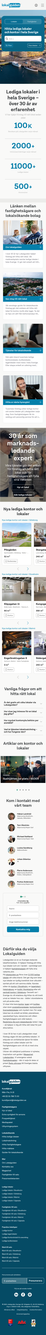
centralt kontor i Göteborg (14, 992)
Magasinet (6, 1170)
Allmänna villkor (9, 1310)
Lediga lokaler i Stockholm (12, 1190)
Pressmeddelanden (10, 1178)
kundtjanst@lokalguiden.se (14, 1100)
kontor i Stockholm (19, 986)
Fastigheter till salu (10, 1174)
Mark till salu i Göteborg (11, 1254)
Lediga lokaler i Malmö (11, 1197)
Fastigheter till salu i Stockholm (14, 1210)
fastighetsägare (19, 968)
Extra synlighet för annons (13, 1114)
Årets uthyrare (15, 1063)
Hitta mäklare (8, 1148)
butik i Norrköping (25, 989)
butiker (36, 1004)
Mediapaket (7, 1122)
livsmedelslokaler (10, 1010)
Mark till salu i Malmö (10, 1257)
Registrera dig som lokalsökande (17, 1022)
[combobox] (24, 38)
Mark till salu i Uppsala (11, 1261)
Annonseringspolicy (23, 1314)
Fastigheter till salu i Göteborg (13, 1214)
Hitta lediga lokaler (10, 1136)
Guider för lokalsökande (12, 1152)
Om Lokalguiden (9, 1162)
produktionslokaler (20, 1007)
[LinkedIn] (16, 1295)
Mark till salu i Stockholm (11, 1250)
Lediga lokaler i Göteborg (11, 1194)
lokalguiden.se (12, 974)
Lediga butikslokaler (10, 1241)
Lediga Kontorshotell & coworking (15, 1237)
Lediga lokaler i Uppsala (11, 1200)
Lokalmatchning (9, 1140)
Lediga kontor (7, 1230)
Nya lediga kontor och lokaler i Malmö (18, 628)
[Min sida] (36, 5)
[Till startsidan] (11, 5)
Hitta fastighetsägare (11, 1144)
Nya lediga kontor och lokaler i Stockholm (20, 574)
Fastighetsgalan (10, 1060)
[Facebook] (23, 1295)
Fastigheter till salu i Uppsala (13, 1221)
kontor (21, 1004)
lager (27, 1004)
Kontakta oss (7, 1166)
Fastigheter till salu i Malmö (12, 1217)
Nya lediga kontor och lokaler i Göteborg (20, 520)
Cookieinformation (36, 1310)
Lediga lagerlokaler (9, 1234)
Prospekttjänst (8, 1118)
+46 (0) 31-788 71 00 (10, 1096)
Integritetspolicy (22, 1310)
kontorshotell (35, 1007)
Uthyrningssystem (10, 1126)
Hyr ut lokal (7, 1110)
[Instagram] (30, 1295)
